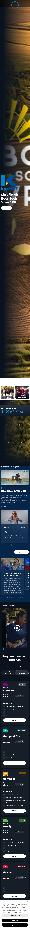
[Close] (28, 902)
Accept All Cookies (15, 925)
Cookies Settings (15, 915)
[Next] (26, 628)
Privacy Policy (17, 912)
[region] (15, 914)
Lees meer (6, 208)
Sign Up (14, 720)
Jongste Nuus (21, 552)
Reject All (15, 920)
